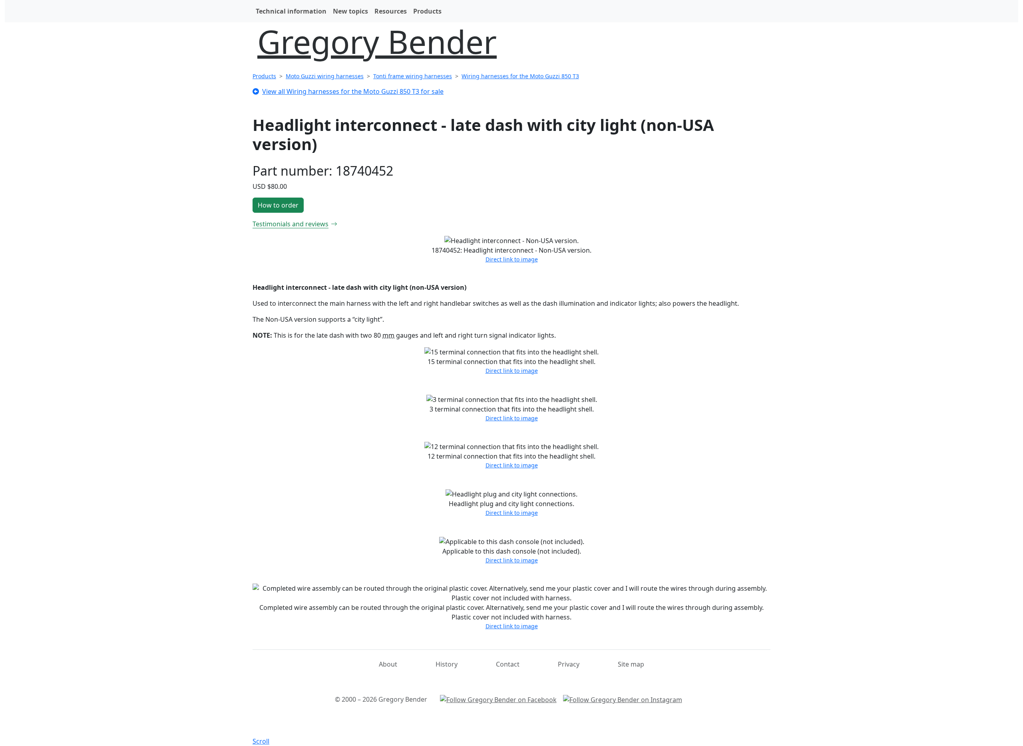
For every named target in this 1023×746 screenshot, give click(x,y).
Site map (631, 664)
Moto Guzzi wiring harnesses (325, 76)
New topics (350, 11)
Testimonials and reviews (290, 224)
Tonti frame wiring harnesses (412, 76)
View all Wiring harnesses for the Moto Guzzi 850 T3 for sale (353, 91)
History (447, 664)
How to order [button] (278, 205)
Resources (390, 11)
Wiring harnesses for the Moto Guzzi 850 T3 (520, 76)
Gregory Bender (377, 41)
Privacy (568, 664)
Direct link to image (512, 259)
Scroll (261, 741)
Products (427, 11)
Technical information (291, 11)
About (388, 664)
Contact (507, 664)
